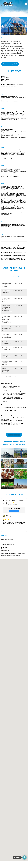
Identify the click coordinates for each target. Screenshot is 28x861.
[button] (10, 64)
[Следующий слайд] (25, 26)
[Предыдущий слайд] (2, 26)
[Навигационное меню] (26, 4)
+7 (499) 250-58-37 (10, 544)
